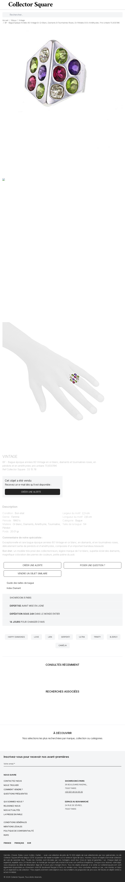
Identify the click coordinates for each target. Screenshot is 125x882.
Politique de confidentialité (19, 831)
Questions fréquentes (16, 794)
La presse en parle (13, 814)
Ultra (82, 637)
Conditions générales (15, 822)
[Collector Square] (30, 4)
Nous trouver (11, 785)
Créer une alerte (33, 565)
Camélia (63, 645)
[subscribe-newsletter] (119, 764)
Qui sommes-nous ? (14, 801)
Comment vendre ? (13, 789)
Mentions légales (13, 826)
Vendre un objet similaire (32, 573)
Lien (50, 637)
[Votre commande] (116, 5)
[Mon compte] (121, 5)
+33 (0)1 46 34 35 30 (74, 792)
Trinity (97, 637)
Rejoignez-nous (12, 806)
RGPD (6, 835)
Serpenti (65, 637)
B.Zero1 (113, 637)
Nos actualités (12, 810)
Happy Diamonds (16, 637)
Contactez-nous (13, 781)
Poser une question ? (92, 565)
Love (36, 637)
